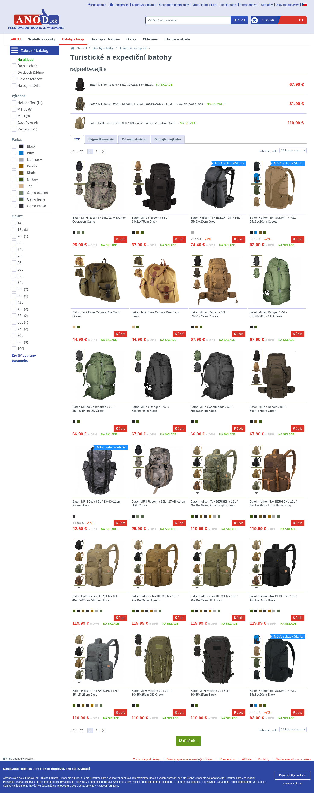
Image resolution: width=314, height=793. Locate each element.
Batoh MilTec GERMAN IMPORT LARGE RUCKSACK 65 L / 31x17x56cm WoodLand (146, 104)
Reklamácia (229, 4)
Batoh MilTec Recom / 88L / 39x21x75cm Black (121, 84)
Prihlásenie (98, 4)
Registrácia (121, 4)
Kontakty (267, 4)
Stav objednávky (287, 4)
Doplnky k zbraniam (105, 39)
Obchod (81, 48)
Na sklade (26, 60)
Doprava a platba (144, 4)
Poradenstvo (248, 4)
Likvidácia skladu (177, 39)
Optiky (131, 39)
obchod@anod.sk (23, 758)
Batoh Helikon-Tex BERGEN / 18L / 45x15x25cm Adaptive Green (132, 123)
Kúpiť (120, 239)
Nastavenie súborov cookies (293, 759)
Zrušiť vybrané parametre (24, 358)
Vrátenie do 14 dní (204, 4)
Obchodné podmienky (174, 4)
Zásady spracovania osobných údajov (189, 759)
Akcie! (16, 39)
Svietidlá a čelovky (41, 39)
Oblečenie (150, 39)
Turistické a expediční (135, 48)
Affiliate (246, 759)
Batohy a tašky (73, 39)
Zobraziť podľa (268, 151)
